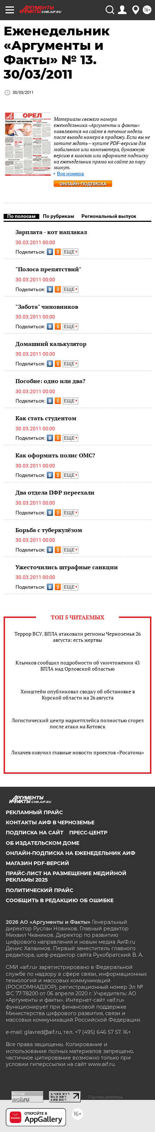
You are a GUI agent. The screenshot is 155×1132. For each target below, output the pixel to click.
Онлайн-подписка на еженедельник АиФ (70, 853)
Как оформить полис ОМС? (55, 455)
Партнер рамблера (105, 1097)
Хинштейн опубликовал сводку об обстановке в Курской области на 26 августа (78, 694)
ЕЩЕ (70, 252)
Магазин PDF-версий (37, 863)
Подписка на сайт (34, 832)
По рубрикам (58, 216)
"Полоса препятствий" (48, 269)
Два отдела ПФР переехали (54, 492)
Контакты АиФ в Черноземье (50, 822)
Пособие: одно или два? (50, 381)
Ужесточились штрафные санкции (66, 567)
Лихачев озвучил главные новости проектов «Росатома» (77, 752)
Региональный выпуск (108, 216)
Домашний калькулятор (51, 344)
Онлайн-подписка (83, 184)
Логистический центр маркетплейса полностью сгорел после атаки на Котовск (78, 723)
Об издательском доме (42, 843)
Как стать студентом (45, 418)
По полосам (21, 216)
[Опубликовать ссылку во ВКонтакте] (50, 252)
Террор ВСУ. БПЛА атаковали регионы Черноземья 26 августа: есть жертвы (77, 637)
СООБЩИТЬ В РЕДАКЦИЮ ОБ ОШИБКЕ (60, 900)
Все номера (70, 173)
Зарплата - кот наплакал (51, 232)
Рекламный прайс (34, 812)
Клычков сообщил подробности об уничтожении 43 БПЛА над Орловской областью (77, 665)
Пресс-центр (88, 832)
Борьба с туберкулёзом (48, 530)
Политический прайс (39, 890)
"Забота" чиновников (46, 307)
